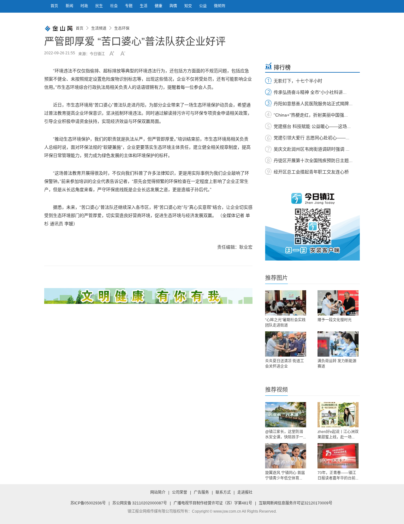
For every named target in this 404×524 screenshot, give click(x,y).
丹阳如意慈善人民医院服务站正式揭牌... (313, 103)
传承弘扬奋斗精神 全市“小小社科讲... (310, 92)
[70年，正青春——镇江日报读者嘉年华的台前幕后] (338, 455)
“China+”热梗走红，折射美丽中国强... (311, 114)
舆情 (173, 6)
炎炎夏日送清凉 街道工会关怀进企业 (284, 364)
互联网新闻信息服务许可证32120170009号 (295, 503)
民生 (99, 6)
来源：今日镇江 (91, 54)
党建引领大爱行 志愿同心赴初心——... (311, 137)
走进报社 (244, 492)
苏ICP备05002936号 (88, 503)
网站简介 (157, 492)
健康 (159, 6)
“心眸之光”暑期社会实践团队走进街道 (285, 323)
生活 (144, 6)
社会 (114, 6)
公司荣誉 (179, 492)
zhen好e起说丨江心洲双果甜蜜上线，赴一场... (338, 434)
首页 (54, 6)
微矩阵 (219, 6)
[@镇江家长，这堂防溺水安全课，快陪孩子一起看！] (285, 414)
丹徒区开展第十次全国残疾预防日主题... (313, 160)
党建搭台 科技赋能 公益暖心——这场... (312, 126)
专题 (129, 6)
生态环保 (121, 28)
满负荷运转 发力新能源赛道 (337, 364)
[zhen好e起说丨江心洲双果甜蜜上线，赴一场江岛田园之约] (338, 414)
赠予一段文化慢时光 (335, 320)
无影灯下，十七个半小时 (298, 80)
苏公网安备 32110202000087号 (139, 503)
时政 (84, 6)
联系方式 (223, 492)
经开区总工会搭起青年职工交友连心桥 (311, 171)
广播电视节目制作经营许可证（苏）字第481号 (213, 503)
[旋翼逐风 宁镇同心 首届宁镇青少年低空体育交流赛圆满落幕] (285, 455)
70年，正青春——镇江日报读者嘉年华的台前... (338, 475)
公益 (203, 6)
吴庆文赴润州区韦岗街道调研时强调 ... (311, 149)
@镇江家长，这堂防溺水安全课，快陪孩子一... (285, 434)
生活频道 (98, 28)
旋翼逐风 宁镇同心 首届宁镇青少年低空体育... (285, 475)
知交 (188, 6)
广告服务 (201, 492)
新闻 (70, 6)
